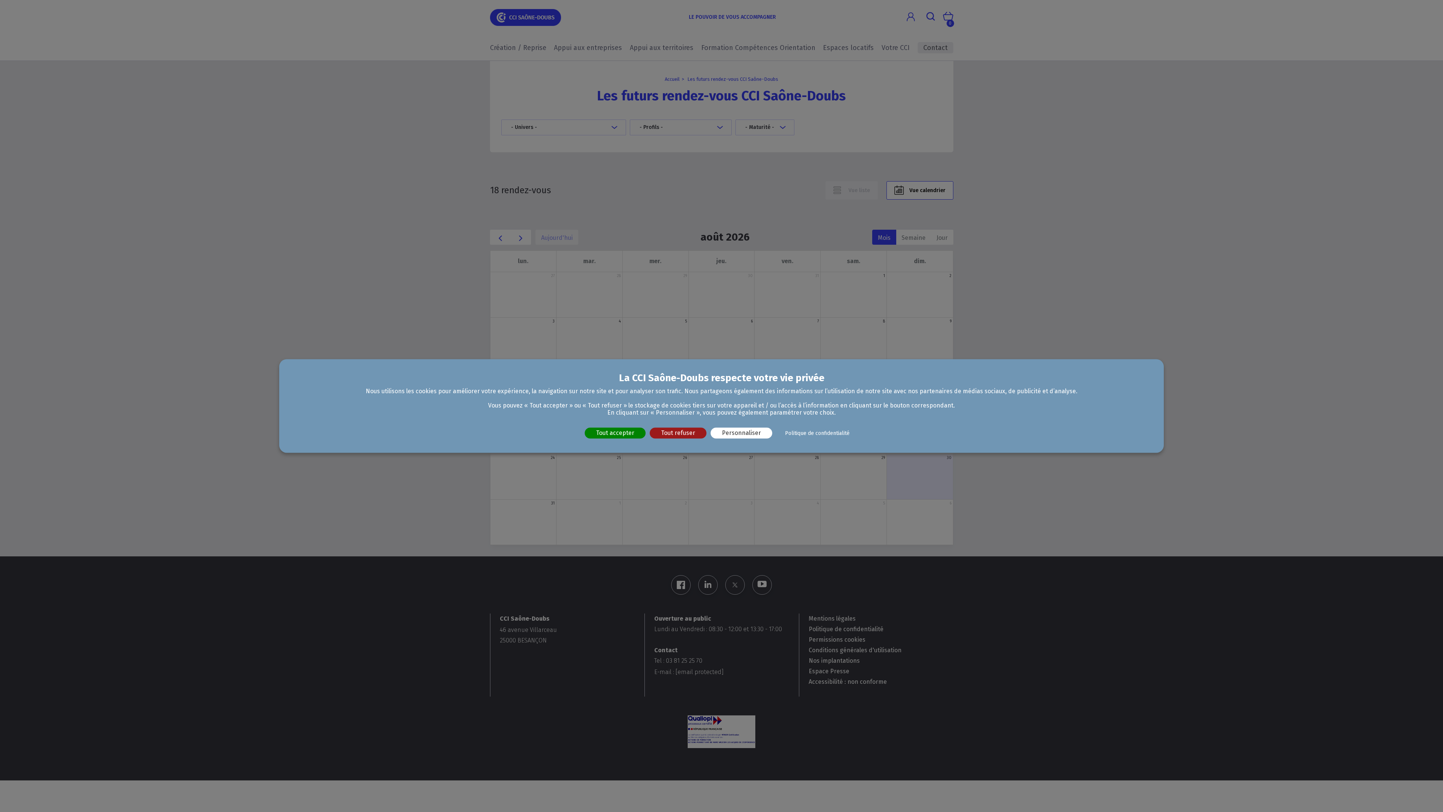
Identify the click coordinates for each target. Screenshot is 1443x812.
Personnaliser (741, 432)
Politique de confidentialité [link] (817, 433)
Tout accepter (615, 432)
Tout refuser (678, 432)
